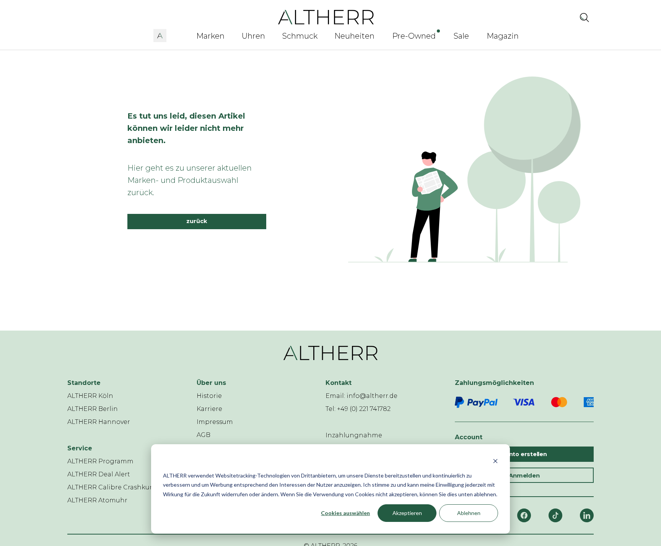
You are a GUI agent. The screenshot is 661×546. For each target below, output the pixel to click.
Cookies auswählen (345, 513)
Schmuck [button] (299, 36)
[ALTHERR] (326, 16)
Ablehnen (468, 513)
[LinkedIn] (587, 515)
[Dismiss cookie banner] (495, 461)
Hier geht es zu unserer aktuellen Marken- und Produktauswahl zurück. (189, 180)
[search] (584, 17)
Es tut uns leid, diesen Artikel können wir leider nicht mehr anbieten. (186, 128)
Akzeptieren (407, 513)
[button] (159, 34)
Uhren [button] (253, 36)
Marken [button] (210, 36)
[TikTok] (555, 515)
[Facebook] (524, 515)
